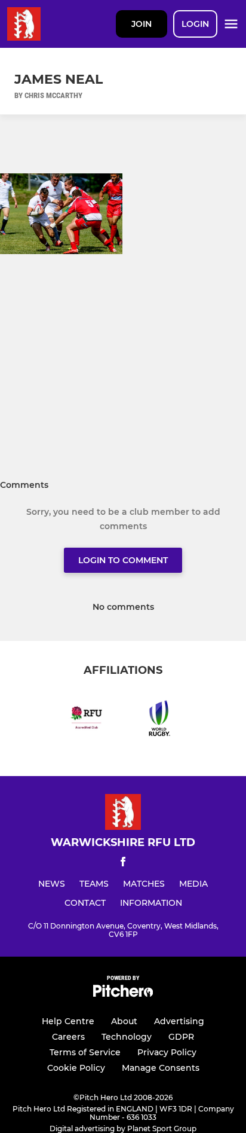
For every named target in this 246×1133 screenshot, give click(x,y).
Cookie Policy (76, 1067)
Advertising (179, 1021)
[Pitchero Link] (123, 994)
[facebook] (123, 864)
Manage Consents (160, 1067)
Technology (127, 1036)
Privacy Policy (166, 1052)
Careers (68, 1036)
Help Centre (68, 1021)
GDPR (181, 1036)
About (124, 1021)
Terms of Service (85, 1052)
